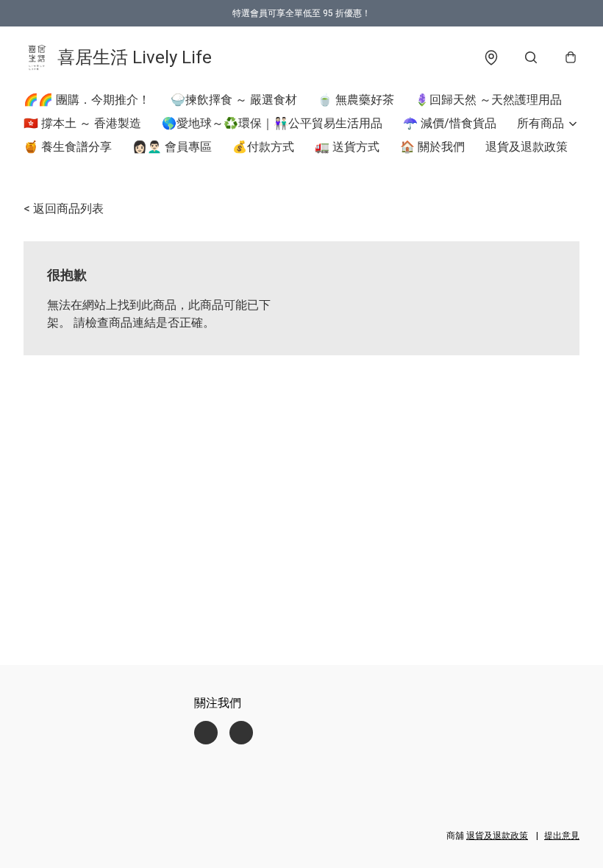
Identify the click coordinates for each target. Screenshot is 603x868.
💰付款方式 (263, 147)
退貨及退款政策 (526, 147)
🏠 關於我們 (432, 147)
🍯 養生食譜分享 (68, 147)
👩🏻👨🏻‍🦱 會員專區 (172, 147)
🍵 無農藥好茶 (356, 100)
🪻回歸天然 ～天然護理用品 (488, 100)
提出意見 (561, 835)
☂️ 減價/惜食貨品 (449, 123)
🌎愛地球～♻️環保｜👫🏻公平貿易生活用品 (272, 123)
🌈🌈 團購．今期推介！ (87, 100)
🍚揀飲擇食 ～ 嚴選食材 (234, 100)
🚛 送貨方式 (347, 147)
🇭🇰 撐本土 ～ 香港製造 (82, 123)
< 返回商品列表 (64, 209)
